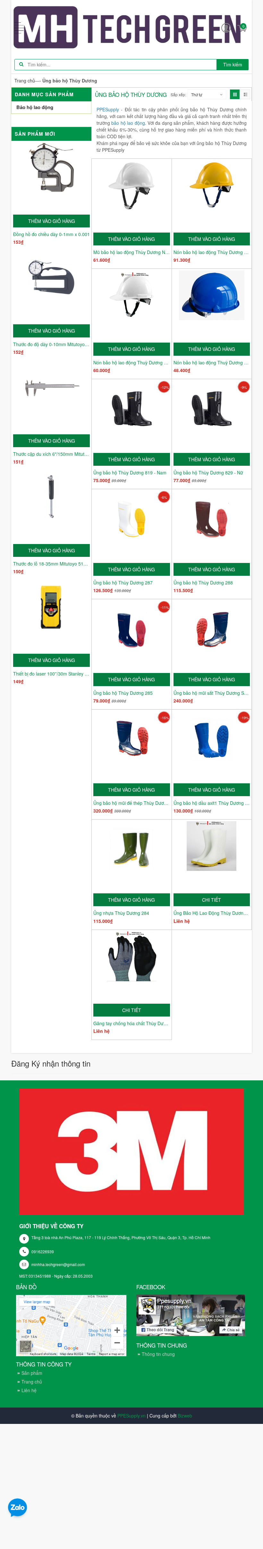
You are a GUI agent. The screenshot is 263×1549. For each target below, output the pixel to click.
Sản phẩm (31, 1373)
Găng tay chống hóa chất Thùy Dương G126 (131, 1023)
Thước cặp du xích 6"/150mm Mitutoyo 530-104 (51, 454)
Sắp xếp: (178, 94)
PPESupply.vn (131, 1415)
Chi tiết (211, 900)
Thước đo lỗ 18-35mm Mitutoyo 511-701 (51, 563)
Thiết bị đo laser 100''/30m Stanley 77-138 (51, 674)
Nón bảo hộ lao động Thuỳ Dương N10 (212, 362)
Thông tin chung (158, 1354)
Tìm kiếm (232, 64)
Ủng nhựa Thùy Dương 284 (121, 913)
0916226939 (42, 1251)
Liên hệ (29, 1390)
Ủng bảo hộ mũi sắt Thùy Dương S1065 (212, 693)
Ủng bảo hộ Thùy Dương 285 (123, 693)
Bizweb (185, 1415)
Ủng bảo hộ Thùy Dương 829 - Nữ (208, 472)
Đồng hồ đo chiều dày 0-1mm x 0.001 (51, 234)
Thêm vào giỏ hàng (51, 221)
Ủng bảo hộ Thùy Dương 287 (123, 582)
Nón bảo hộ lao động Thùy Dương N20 (212, 252)
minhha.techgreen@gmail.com (58, 1264)
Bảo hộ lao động (34, 107)
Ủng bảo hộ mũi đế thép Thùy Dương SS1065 (131, 803)
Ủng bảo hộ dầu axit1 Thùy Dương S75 (212, 803)
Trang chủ (31, 1381)
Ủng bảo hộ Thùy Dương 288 (203, 582)
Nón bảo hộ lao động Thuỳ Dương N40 (131, 362)
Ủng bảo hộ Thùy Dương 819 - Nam (129, 472)
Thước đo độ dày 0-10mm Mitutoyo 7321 (51, 344)
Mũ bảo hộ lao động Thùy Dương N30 (131, 252)
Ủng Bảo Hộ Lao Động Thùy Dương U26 (212, 913)
